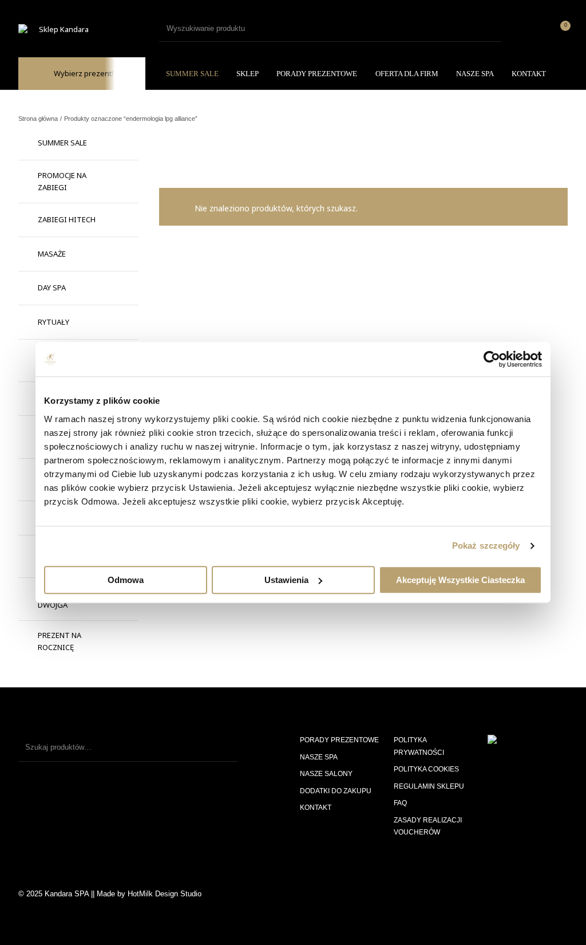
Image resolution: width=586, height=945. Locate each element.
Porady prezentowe (339, 740)
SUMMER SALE (62, 142)
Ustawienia (286, 580)
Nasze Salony (326, 774)
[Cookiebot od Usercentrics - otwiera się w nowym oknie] (492, 359)
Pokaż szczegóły (486, 545)
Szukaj (223, 747)
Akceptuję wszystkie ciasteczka (460, 580)
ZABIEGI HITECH (67, 219)
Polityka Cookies (426, 769)
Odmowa (126, 580)
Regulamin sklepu (429, 786)
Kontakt (315, 808)
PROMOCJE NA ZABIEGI (62, 181)
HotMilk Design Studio (164, 893)
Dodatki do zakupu (335, 791)
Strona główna (38, 118)
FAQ (400, 803)
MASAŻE (52, 254)
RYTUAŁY (53, 322)
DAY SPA (52, 287)
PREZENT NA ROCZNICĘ (59, 641)
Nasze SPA (319, 757)
